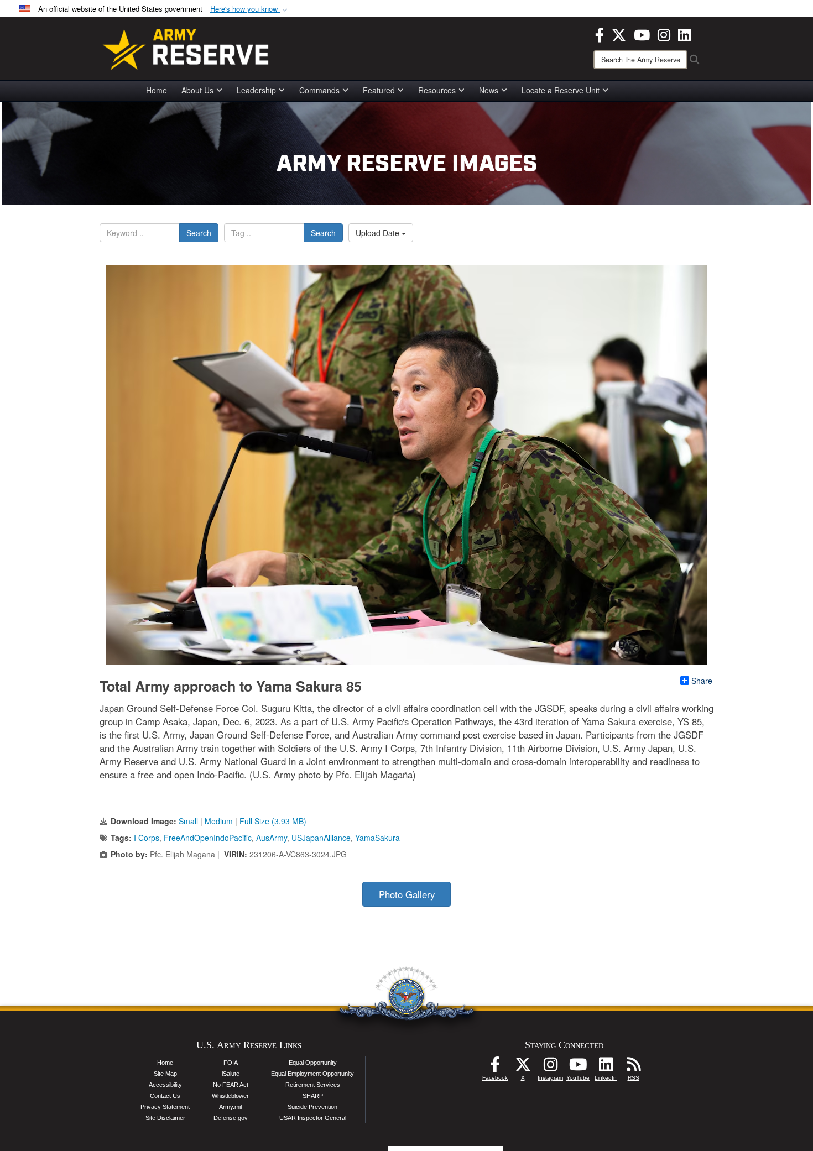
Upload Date (379, 232)
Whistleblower (230, 1095)
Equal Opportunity (313, 1062)
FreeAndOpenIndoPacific (208, 837)
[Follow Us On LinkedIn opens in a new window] (605, 1067)
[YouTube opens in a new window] (642, 33)
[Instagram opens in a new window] (664, 33)
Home (156, 90)
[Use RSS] (633, 1067)
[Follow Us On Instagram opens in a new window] (550, 1067)
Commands (319, 90)
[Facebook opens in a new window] (599, 33)
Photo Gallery (407, 894)
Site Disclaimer (165, 1118)
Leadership (256, 90)
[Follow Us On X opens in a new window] (522, 1067)
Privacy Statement (165, 1106)
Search (198, 232)
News (488, 90)
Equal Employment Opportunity (312, 1073)
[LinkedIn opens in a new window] (684, 33)
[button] (250, 9)
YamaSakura (377, 837)
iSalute (230, 1073)
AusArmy (271, 837)
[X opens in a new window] (619, 33)
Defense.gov (230, 1118)
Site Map (165, 1073)
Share (701, 680)
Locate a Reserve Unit (561, 90)
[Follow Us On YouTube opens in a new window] (578, 1067)
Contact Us (165, 1095)
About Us (197, 90)
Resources (437, 90)
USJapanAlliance (321, 837)
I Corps (146, 837)
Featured (379, 90)
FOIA (230, 1062)
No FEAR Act (230, 1084)
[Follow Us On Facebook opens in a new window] (495, 1067)
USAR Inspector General (312, 1118)
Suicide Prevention (312, 1106)
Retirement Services (312, 1084)
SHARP (313, 1095)
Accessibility (165, 1084)
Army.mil (230, 1106)
